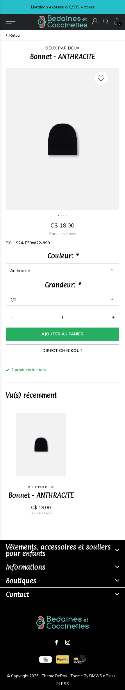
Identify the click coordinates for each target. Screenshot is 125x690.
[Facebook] (56, 642)
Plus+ (111, 675)
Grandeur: (62, 285)
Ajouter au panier (62, 334)
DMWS (95, 675)
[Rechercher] (106, 21)
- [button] (11, 317)
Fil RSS (62, 683)
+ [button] (113, 317)
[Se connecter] (94, 21)
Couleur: (62, 255)
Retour (15, 35)
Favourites (101, 78)
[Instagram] (67, 642)
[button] (10, 21)
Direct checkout (62, 350)
